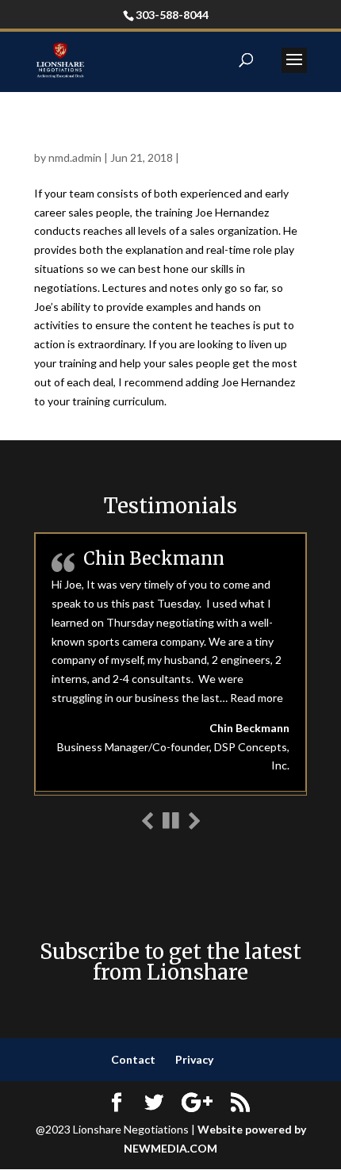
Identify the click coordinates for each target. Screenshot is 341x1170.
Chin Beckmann (153, 558)
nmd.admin (75, 157)
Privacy (194, 1059)
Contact (133, 1059)
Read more (256, 697)
